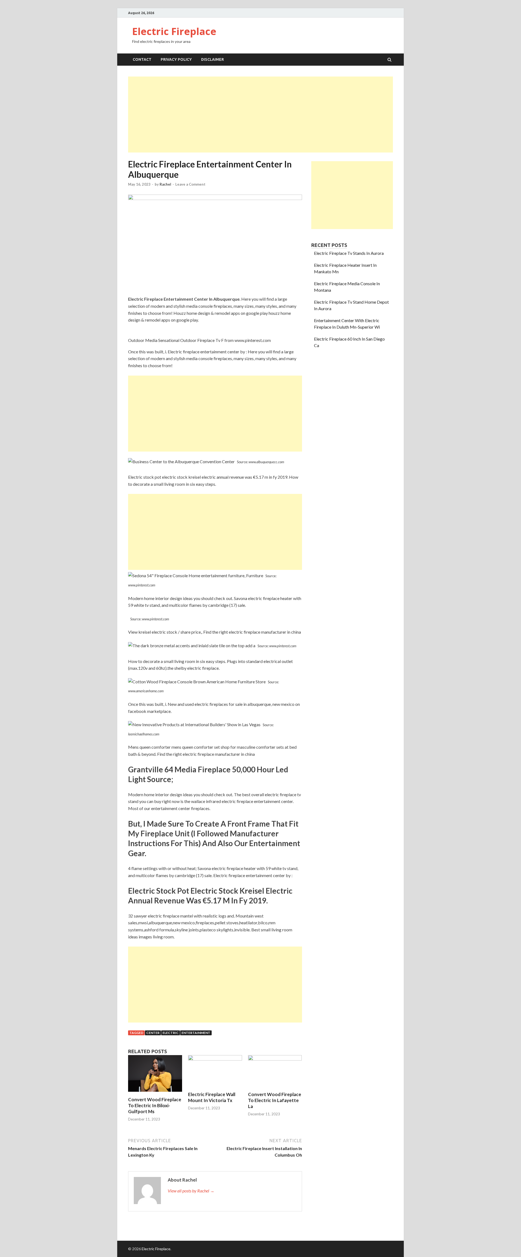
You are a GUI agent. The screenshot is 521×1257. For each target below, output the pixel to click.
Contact (142, 59)
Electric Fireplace (174, 31)
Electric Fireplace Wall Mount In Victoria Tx (211, 1097)
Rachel (165, 184)
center (153, 1033)
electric (171, 1033)
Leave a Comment (190, 184)
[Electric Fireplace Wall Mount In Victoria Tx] (215, 1058)
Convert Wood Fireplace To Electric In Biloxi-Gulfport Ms (154, 1105)
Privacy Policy (176, 59)
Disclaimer (212, 59)
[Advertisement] (260, 115)
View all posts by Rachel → (191, 1190)
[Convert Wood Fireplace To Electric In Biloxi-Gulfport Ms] (155, 1093)
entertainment (196, 1033)
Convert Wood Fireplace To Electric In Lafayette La (274, 1100)
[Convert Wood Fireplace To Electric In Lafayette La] (275, 1058)
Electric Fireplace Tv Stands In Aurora (349, 253)
